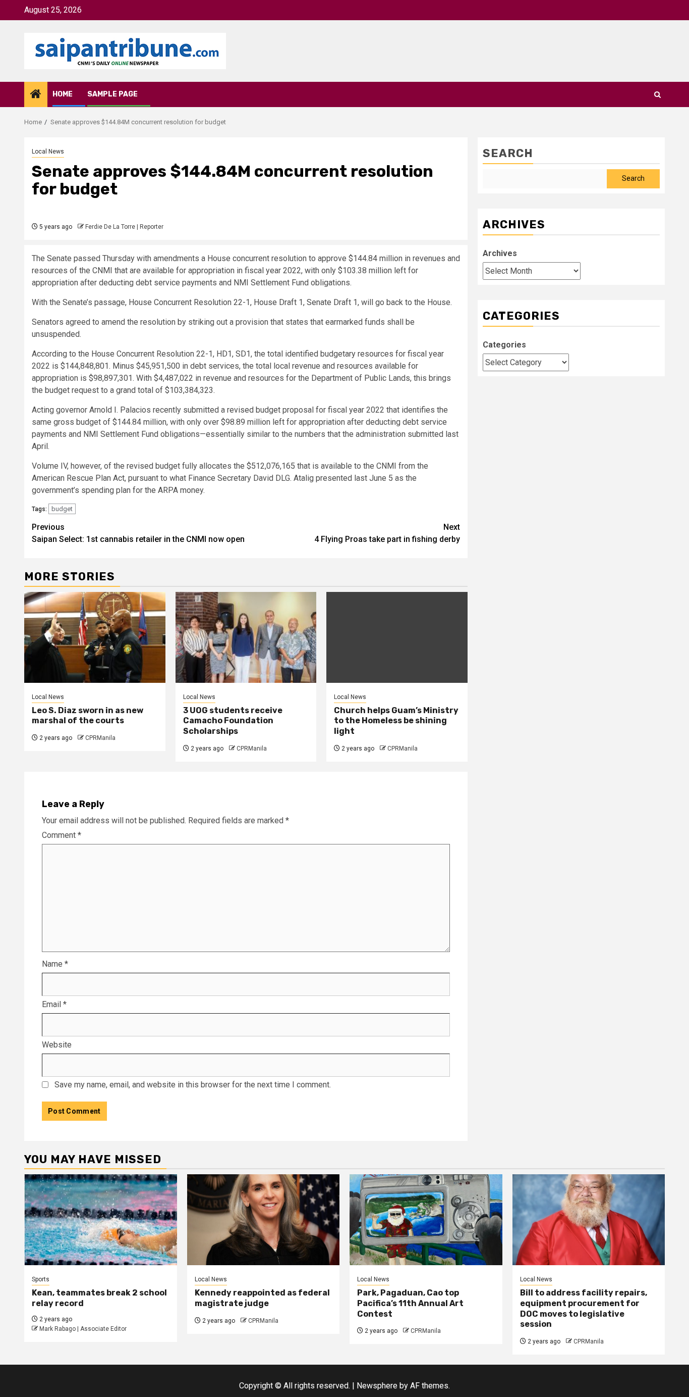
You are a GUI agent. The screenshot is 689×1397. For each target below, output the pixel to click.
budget (62, 509)
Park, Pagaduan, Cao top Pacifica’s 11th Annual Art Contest (410, 1303)
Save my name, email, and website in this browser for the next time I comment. (192, 1084)
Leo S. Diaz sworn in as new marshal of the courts (87, 716)
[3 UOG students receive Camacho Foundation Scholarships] (246, 637)
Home (62, 94)
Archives (500, 253)
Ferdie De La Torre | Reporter (124, 226)
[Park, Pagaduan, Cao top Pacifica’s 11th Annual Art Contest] (426, 1219)
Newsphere (377, 1385)
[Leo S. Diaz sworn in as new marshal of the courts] (94, 637)
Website (57, 1045)
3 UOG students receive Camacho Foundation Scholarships (232, 721)
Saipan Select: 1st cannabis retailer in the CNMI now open (138, 533)
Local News (48, 151)
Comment (61, 835)
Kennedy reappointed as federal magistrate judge (262, 1298)
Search (508, 153)
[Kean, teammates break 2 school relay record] (100, 1219)
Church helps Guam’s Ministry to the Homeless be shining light (396, 721)
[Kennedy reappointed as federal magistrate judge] (263, 1219)
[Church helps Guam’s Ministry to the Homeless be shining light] (397, 637)
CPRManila (100, 737)
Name (55, 964)
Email (54, 1004)
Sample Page (112, 94)
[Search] (657, 95)
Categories (504, 345)
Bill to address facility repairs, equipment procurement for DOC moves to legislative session (583, 1308)
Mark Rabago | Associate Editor (83, 1328)
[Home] (35, 95)
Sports (40, 1279)
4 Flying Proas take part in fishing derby (387, 533)
